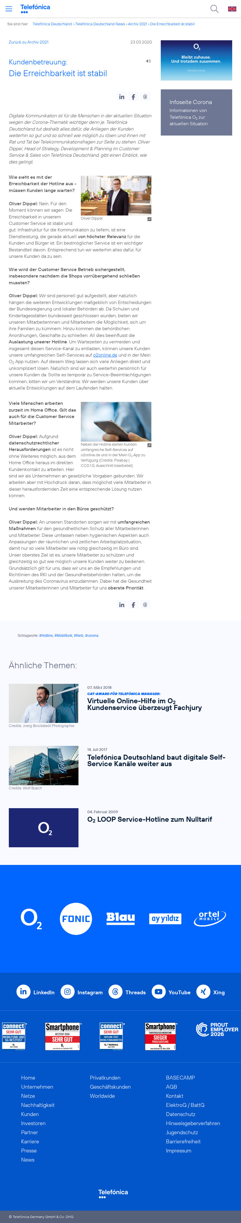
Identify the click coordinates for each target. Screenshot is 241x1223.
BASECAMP (180, 1077)
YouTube (179, 992)
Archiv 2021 (137, 23)
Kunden (30, 1114)
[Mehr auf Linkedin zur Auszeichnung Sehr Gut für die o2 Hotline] (112, 1036)
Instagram (90, 992)
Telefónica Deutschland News (100, 23)
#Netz (78, 636)
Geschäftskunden (110, 1086)
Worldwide (102, 1095)
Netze (28, 1095)
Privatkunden (105, 1077)
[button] (122, 96)
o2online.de (105, 355)
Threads (135, 992)
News (27, 1159)
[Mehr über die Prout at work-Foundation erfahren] (217, 1036)
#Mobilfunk (63, 636)
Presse (29, 1150)
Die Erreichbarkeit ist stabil (172, 23)
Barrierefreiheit (183, 1141)
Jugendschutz (182, 1132)
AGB (171, 1086)
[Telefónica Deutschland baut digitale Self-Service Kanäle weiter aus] (117, 768)
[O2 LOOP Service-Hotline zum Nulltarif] (117, 827)
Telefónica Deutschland (52, 23)
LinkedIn (44, 992)
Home (28, 1077)
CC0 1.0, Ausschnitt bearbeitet (106, 465)
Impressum (178, 1150)
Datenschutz (180, 1114)
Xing (219, 992)
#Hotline (46, 636)
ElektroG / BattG (185, 1105)
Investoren (33, 1123)
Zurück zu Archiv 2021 (28, 42)
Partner (29, 1132)
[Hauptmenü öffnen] (9, 9)
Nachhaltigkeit (38, 1105)
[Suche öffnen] (214, 9)
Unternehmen (37, 1086)
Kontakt (174, 1095)
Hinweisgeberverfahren (193, 1123)
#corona (91, 636)
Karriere (30, 1141)
